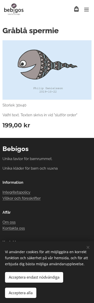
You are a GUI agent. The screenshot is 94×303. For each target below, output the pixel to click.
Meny (86, 9)
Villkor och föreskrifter (22, 198)
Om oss (9, 222)
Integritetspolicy (16, 192)
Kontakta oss (14, 228)
